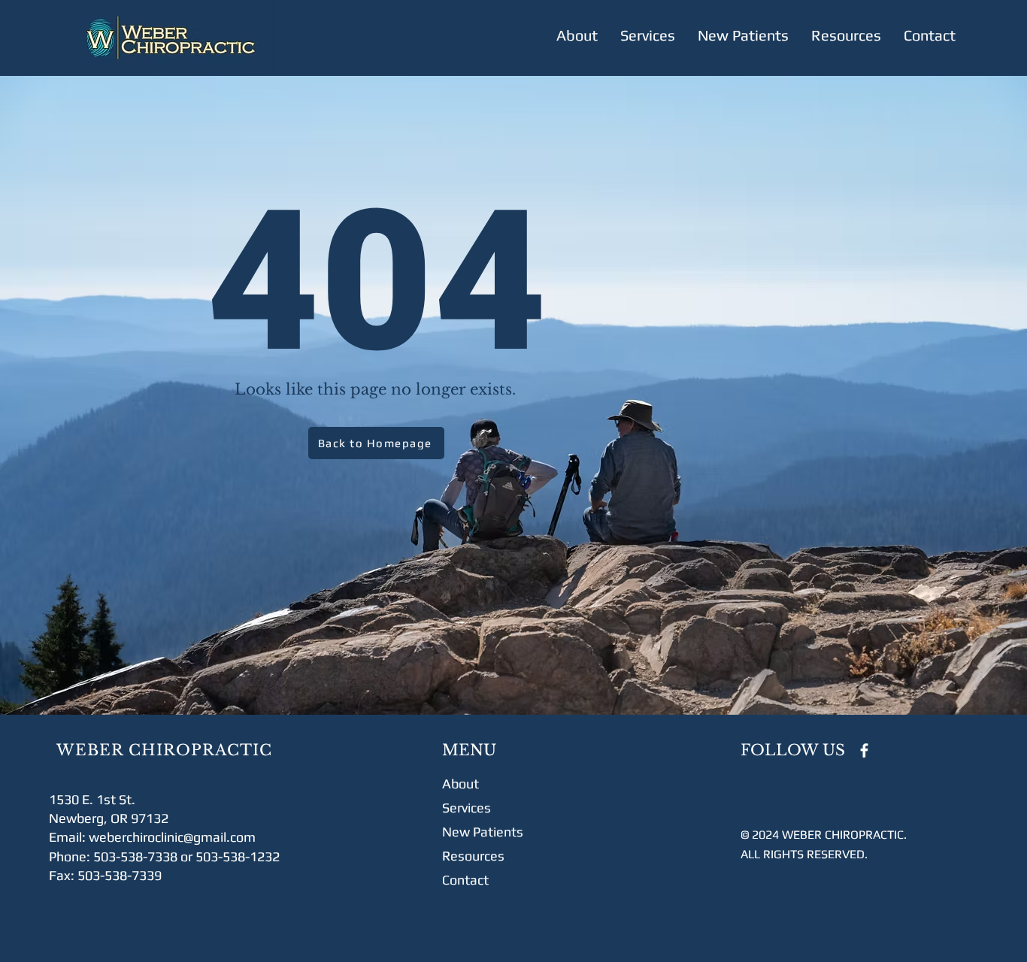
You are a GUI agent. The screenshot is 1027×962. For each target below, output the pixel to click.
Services (466, 807)
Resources (473, 856)
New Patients (482, 831)
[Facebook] (864, 750)
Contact (465, 880)
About (460, 783)
